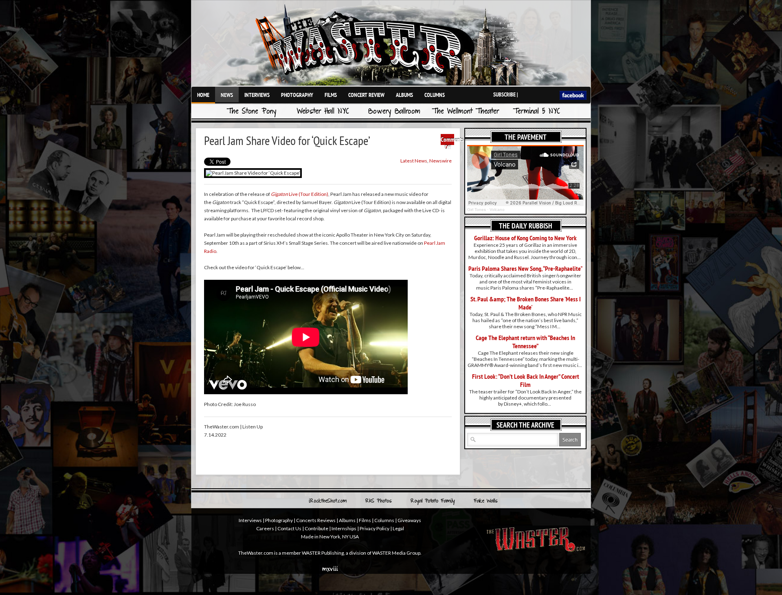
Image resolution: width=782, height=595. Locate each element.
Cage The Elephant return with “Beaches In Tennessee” (525, 342)
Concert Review (366, 95)
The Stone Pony (252, 112)
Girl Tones (476, 209)
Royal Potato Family (433, 501)
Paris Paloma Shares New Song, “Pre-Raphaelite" (525, 268)
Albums (404, 95)
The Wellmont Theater (465, 112)
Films (331, 95)
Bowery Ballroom (394, 112)
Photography (297, 95)
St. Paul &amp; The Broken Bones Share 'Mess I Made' (525, 303)
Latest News (413, 161)
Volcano (497, 209)
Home (203, 95)
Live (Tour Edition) (299, 194)
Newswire (440, 161)
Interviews (257, 95)
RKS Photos (378, 501)
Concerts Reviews (316, 520)
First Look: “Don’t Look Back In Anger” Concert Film (525, 380)
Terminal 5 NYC (536, 112)
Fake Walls (486, 501)
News (227, 95)
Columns (434, 95)
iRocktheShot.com (328, 501)
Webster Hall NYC (323, 112)
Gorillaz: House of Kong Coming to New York (525, 238)
